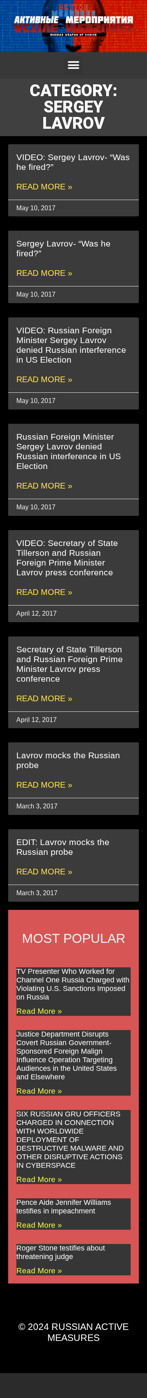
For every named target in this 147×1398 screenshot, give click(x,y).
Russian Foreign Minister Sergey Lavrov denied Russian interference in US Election (68, 451)
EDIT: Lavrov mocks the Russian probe (62, 846)
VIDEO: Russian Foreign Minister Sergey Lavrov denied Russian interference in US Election (71, 345)
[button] (74, 65)
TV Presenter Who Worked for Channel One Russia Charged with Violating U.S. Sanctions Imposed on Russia (72, 984)
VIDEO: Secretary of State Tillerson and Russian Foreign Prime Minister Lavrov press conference (67, 557)
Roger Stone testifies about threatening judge (60, 1252)
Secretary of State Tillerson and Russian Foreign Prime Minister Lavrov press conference (69, 664)
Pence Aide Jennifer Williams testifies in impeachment (63, 1206)
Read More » (44, 186)
